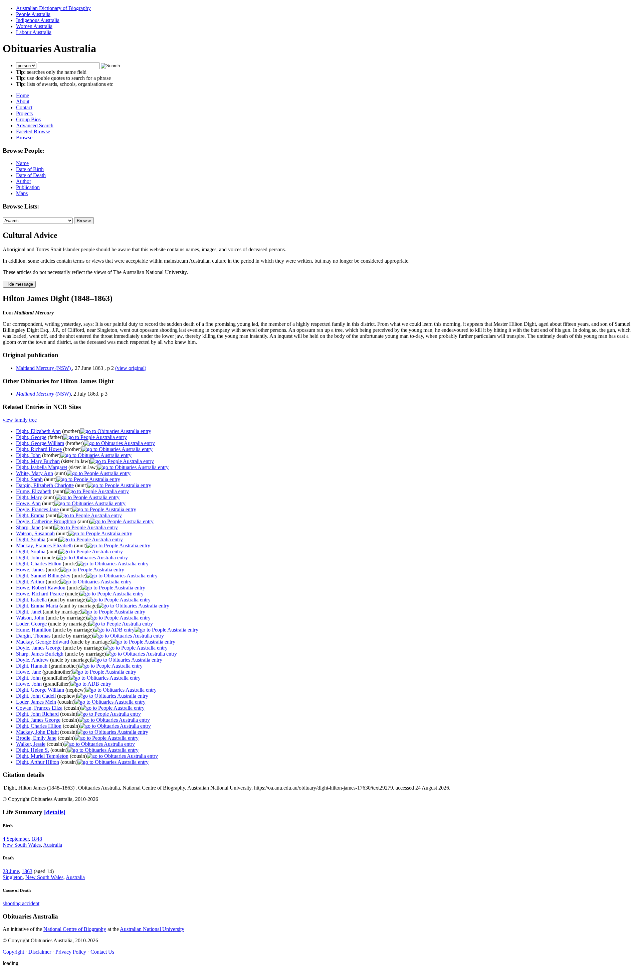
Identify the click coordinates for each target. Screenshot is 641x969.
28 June (11, 871)
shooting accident (21, 903)
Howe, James (30, 569)
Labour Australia (33, 32)
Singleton (13, 877)
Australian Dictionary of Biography (53, 8)
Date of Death (31, 175)
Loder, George (31, 624)
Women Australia (34, 26)
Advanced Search (34, 125)
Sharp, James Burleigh (39, 654)
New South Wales (22, 845)
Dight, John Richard (37, 714)
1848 (36, 839)
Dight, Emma (30, 515)
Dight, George (31, 437)
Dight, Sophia (30, 539)
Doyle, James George (38, 648)
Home (22, 95)
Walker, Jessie (30, 744)
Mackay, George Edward (42, 642)
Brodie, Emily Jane (36, 738)
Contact (24, 107)
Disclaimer (39, 952)
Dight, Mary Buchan (38, 461)
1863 (27, 871)
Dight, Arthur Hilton (37, 762)
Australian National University (152, 929)
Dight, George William (40, 443)
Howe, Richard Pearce (40, 593)
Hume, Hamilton (33, 630)
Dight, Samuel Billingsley (43, 575)
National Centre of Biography (74, 929)
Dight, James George (38, 720)
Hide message (19, 284)
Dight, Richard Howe (39, 449)
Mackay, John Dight (37, 732)
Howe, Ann (28, 503)
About (22, 101)
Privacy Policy (70, 952)
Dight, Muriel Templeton (42, 756)
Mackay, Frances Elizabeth (44, 545)
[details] (54, 812)
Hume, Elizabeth (33, 491)
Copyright (13, 952)
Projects (24, 113)
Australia (52, 845)
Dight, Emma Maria (37, 605)
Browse (24, 137)
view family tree (20, 420)
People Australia (33, 14)
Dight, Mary (29, 497)
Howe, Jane (28, 672)
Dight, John (28, 455)
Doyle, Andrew (32, 660)
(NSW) (43, 394)
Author (23, 181)
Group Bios (28, 119)
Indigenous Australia (37, 20)
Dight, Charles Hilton (38, 563)
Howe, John (29, 684)
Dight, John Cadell (36, 696)
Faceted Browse (33, 131)
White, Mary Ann (34, 473)
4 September (16, 839)
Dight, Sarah (29, 479)
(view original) (130, 368)
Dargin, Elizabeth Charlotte (45, 485)
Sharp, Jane (28, 527)
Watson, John (30, 617)
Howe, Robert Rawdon (40, 587)
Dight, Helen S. (32, 750)
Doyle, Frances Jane (37, 509)
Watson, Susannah (35, 533)
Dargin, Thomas (33, 636)
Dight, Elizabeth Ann (38, 431)
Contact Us (102, 952)
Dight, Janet (28, 611)
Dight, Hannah (31, 666)
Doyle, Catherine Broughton (46, 521)
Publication (28, 187)
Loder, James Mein (36, 702)
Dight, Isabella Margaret (41, 467)
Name (22, 163)
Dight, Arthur (30, 581)
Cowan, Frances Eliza (39, 708)
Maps (22, 193)
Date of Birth (30, 169)
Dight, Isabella (31, 599)
